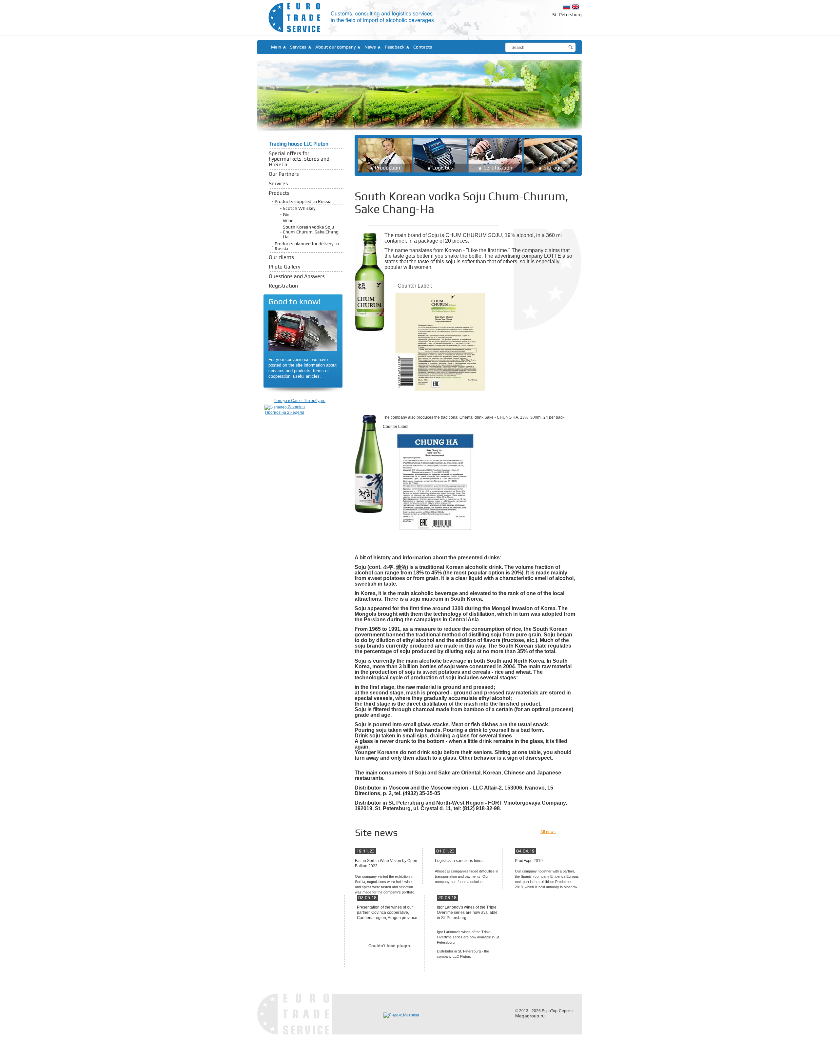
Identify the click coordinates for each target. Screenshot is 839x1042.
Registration (283, 286)
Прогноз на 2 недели (284, 412)
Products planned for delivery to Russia (307, 246)
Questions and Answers (297, 276)
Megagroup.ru (530, 1015)
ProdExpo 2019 (529, 860)
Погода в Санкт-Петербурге (299, 400)
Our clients (281, 257)
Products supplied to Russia (303, 201)
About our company (335, 47)
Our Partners (284, 174)
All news (548, 832)
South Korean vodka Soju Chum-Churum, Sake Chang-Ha (311, 232)
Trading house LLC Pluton (298, 144)
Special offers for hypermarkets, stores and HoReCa (299, 159)
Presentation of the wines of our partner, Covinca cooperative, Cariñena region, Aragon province (387, 912)
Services (298, 47)
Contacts (422, 47)
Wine (288, 220)
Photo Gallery (284, 267)
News (370, 47)
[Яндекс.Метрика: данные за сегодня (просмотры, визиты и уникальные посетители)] (401, 1015)
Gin (286, 214)
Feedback (394, 47)
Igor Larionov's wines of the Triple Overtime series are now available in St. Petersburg (467, 912)
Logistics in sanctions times (459, 860)
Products (279, 193)
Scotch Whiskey (299, 208)
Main (276, 47)
